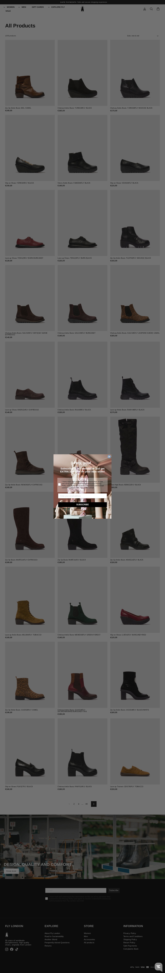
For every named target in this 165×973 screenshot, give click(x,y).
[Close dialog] (109, 456)
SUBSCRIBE (82, 505)
